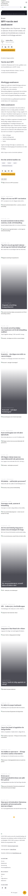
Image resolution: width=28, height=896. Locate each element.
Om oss (2, 861)
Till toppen (14, 892)
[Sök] (21, 7)
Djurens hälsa (9, 725)
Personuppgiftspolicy (6, 867)
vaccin (15, 163)
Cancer (9, 163)
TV (1, 876)
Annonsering (4, 865)
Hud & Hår (9, 501)
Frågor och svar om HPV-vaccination (13, 198)
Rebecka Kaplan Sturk (13, 846)
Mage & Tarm (9, 302)
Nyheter (3, 874)
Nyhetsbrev (3, 880)
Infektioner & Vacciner (7, 165)
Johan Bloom (13, 849)
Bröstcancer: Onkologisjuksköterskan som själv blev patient (13, 778)
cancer (3, 163)
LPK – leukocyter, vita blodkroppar (13, 606)
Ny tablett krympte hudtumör (11, 705)
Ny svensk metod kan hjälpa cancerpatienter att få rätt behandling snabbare (14, 330)
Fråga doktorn (4, 878)
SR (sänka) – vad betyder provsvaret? (13, 481)
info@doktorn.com (17, 853)
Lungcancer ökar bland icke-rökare (13, 628)
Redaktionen (4, 863)
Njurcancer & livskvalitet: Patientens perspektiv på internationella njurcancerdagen (13, 804)
